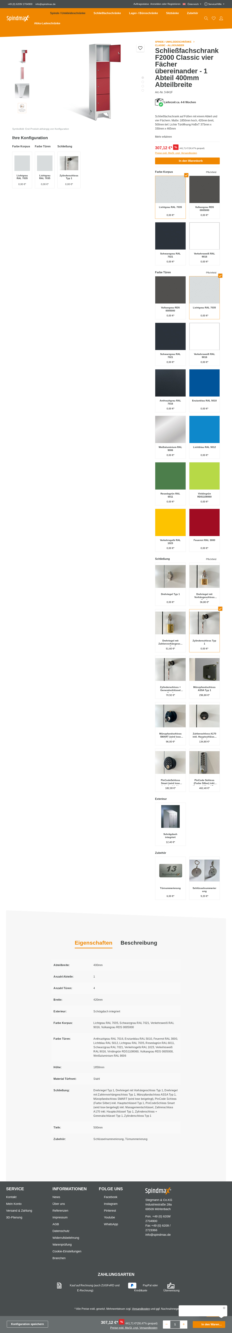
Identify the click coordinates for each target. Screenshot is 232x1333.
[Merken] (140, 48)
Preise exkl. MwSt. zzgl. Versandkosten (176, 153)
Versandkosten (141, 1308)
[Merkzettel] (213, 18)
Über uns (58, 1204)
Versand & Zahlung (19, 1210)
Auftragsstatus (141, 4)
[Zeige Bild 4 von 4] (142, 90)
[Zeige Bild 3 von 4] (142, 86)
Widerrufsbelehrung (65, 1237)
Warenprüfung (62, 1244)
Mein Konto (14, 1204)
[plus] (183, 1324)
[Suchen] (206, 18)
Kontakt (11, 1197)
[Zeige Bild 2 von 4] (142, 82)
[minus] (166, 1324)
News (56, 1197)
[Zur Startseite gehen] (18, 18)
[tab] (139, 943)
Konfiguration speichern (27, 1324)
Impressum (60, 1217)
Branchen (59, 1258)
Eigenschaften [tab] (93, 943)
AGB (55, 1224)
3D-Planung (14, 1217)
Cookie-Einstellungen (66, 1251)
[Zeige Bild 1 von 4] (142, 77)
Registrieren (174, 4)
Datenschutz (60, 1231)
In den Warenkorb (191, 160)
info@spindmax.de (45, 4)
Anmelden (155, 4)
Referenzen (60, 1210)
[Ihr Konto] (221, 18)
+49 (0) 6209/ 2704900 (20, 4)
